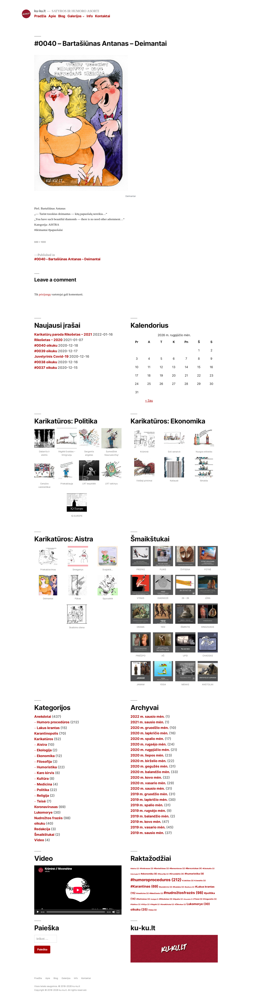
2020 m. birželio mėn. (148, 761)
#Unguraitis (210, 899)
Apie (52, 16)
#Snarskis (188, 899)
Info (90, 16)
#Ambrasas (146, 868)
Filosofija (44, 761)
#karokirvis (165, 887)
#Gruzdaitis (176, 874)
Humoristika (47, 767)
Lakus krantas (48, 728)
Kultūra (43, 778)
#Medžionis (156, 893)
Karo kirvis (45, 773)
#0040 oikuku (45, 345)
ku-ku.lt (40, 11)
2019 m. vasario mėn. (147, 827)
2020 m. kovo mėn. (146, 777)
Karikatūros (43, 739)
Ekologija (44, 750)
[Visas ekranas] (118, 912)
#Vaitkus (135, 904)
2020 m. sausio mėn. (147, 788)
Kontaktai (102, 16)
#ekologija (135, 874)
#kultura (189, 887)
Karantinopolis (46, 733)
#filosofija (163, 874)
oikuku (39, 823)
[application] (78, 890)
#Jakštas (188, 880)
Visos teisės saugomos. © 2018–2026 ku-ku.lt (57, 986)
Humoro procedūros (53, 722)
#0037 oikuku (45, 368)
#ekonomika (149, 873)
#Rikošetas (165, 899)
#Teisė (197, 899)
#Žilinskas (180, 904)
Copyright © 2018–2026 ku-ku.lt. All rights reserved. (60, 990)
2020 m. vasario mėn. (148, 783)
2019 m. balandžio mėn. (149, 816)
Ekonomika (46, 756)
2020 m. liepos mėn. (147, 755)
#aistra (134, 868)
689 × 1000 (40, 242)
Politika (43, 790)
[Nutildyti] (113, 912)
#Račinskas (143, 899)
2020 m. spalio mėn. (147, 739)
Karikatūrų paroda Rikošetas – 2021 (63, 334)
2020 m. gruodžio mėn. (149, 728)
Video (39, 840)
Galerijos (74, 16)
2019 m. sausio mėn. (147, 833)
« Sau (149, 400)
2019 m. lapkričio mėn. (149, 800)
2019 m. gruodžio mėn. (149, 794)
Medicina (44, 784)
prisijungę (45, 294)
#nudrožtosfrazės (183, 893)
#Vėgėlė (155, 904)
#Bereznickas (194, 868)
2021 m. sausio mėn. (147, 722)
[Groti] (37, 912)
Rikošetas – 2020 (48, 340)
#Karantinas (144, 886)
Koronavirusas (46, 807)
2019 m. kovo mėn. (145, 822)
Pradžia (40, 16)
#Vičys (145, 904)
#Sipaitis (178, 899)
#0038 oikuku (45, 362)
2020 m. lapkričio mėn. (149, 733)
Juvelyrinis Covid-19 (51, 356)
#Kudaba (178, 887)
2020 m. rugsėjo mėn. (148, 744)
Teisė (41, 801)
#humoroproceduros (155, 879)
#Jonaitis (200, 880)
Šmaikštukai (44, 835)
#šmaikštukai (167, 904)
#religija (154, 899)
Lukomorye (43, 812)
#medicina (142, 893)
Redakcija (42, 829)
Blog (61, 16)
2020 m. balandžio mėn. (150, 772)
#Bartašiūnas (161, 868)
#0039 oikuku (45, 351)
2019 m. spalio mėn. (146, 805)
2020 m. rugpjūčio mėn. (150, 750)
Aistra (42, 744)
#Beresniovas (177, 868)
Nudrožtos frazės (48, 818)
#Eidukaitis (209, 868)
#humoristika (194, 873)
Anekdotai (42, 716)
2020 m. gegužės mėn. (149, 766)
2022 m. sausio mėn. (147, 716)
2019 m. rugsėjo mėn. (148, 811)
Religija (43, 795)
